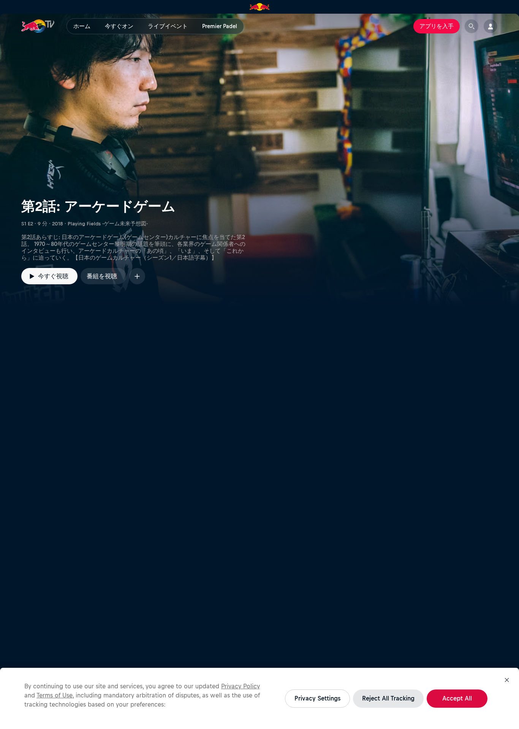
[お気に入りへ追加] (137, 276)
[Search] (471, 26)
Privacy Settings (317, 698)
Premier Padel (219, 26)
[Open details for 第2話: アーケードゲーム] (259, 160)
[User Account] (490, 26)
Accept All (457, 698)
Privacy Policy (240, 686)
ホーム (81, 26)
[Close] (506, 680)
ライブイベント (168, 26)
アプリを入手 (436, 26)
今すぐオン (119, 26)
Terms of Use (54, 695)
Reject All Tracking (388, 698)
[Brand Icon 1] (260, 7)
